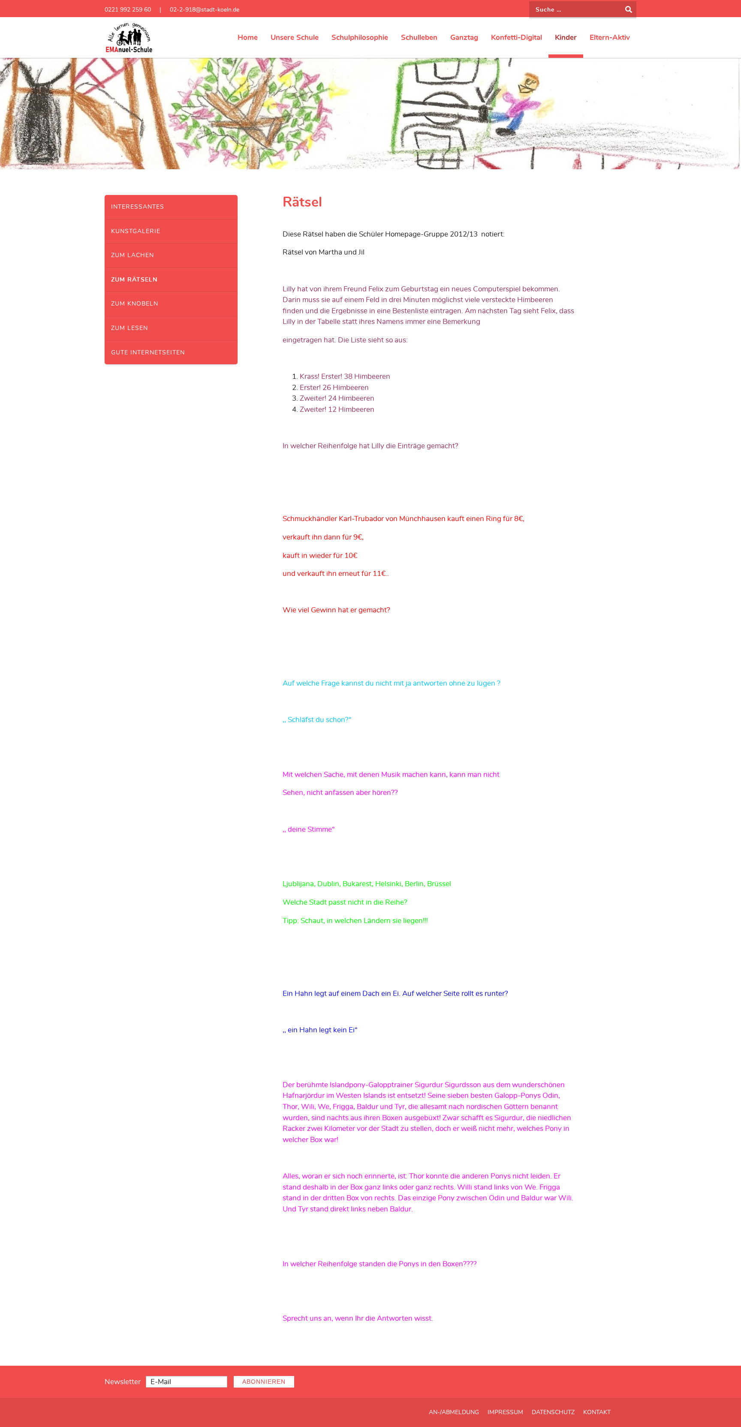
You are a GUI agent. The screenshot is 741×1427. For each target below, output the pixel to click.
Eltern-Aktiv (610, 37)
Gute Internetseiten (148, 352)
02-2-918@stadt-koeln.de (204, 9)
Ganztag (464, 37)
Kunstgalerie (135, 231)
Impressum (505, 1412)
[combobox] (582, 9)
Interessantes (137, 207)
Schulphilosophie (359, 37)
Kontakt (597, 1412)
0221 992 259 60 (128, 9)
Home (248, 37)
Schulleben (419, 37)
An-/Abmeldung (454, 1412)
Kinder (566, 37)
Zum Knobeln (134, 303)
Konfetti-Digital (516, 37)
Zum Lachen (132, 255)
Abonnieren (264, 1382)
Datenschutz (553, 1412)
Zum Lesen (129, 328)
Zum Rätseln (134, 279)
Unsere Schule (295, 37)
